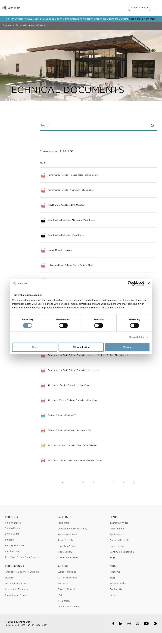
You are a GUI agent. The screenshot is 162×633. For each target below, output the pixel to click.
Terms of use (12, 625)
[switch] (63, 325)
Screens (9, 540)
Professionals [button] (15, 566)
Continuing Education (122, 552)
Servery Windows (14, 546)
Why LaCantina (118, 583)
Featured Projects (119, 540)
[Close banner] (149, 283)
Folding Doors (13, 523)
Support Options (66, 572)
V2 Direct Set (12, 551)
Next (134, 482)
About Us (115, 572)
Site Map (25, 625)
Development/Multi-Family (72, 529)
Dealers (9, 578)
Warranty (62, 583)
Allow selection (81, 347)
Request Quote (139, 8)
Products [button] (11, 517)
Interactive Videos (120, 523)
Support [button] (62, 566)
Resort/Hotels (65, 540)
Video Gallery (64, 552)
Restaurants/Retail (67, 534)
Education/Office (66, 546)
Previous (63, 482)
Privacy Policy (39, 625)
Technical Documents (17, 583)
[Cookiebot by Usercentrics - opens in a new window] (130, 283)
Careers (114, 595)
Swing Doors (12, 534)
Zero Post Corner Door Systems (22, 557)
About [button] (114, 566)
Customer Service (67, 578)
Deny (35, 347)
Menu (156, 8)
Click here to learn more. (142, 19)
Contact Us (116, 589)
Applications (117, 534)
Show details (136, 337)
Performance (117, 529)
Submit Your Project (68, 558)
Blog (112, 558)
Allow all (127, 347)
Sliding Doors (12, 528)
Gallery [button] (62, 517)
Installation (63, 601)
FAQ (59, 595)
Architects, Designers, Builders (22, 572)
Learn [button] (114, 517)
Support (7, 26)
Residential (63, 523)
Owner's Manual (66, 589)
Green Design (117, 546)
